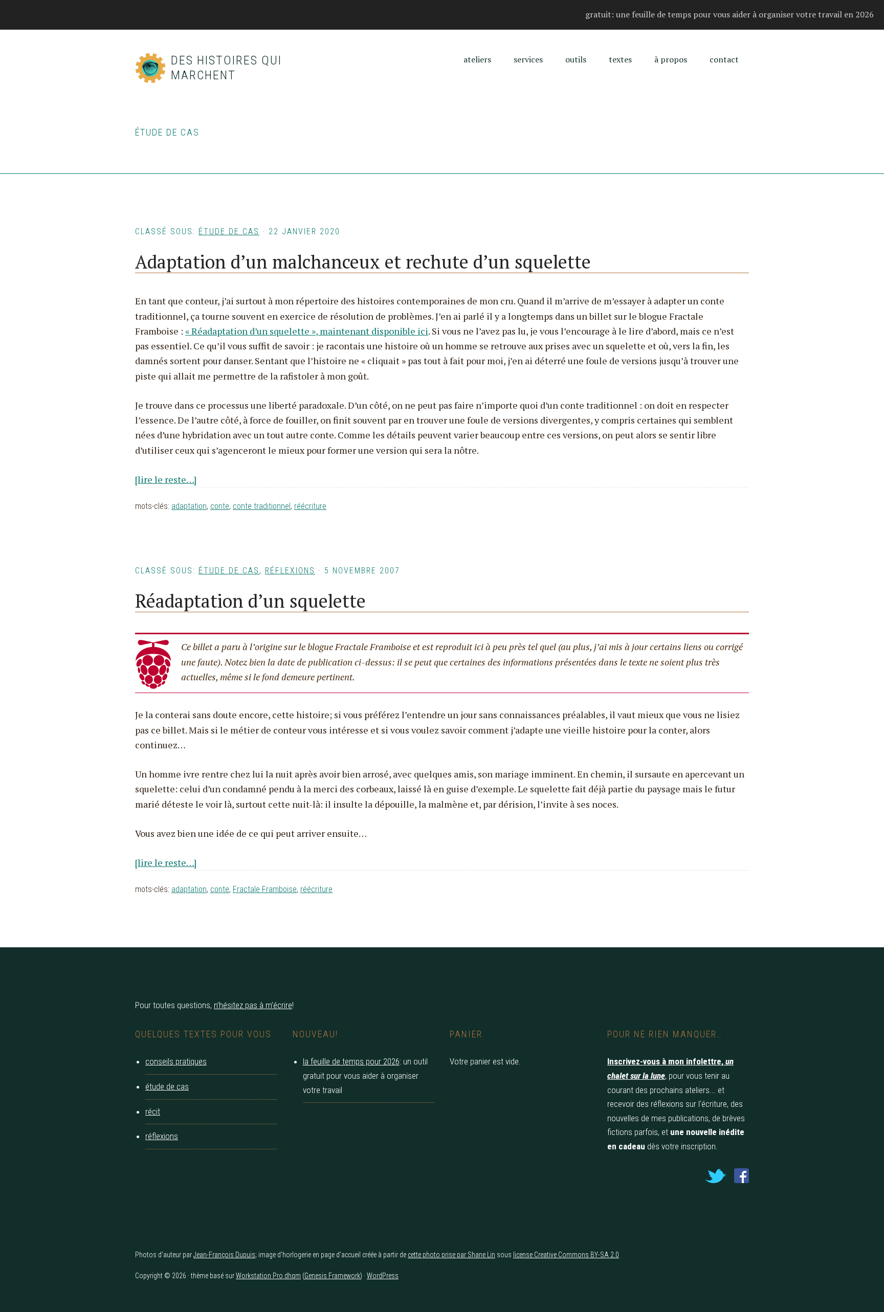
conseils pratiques (176, 1061)
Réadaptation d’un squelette (250, 601)
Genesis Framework (332, 1276)
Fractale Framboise (265, 889)
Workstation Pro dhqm (268, 1276)
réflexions (290, 570)
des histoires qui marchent (226, 67)
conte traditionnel (262, 506)
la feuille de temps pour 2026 (351, 1061)
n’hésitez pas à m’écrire (253, 1005)
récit (152, 1111)
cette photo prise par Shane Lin (451, 1255)
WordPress (383, 1276)
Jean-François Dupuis (224, 1255)
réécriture (310, 506)
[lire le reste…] (165, 479)
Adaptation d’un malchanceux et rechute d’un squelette (363, 262)
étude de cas (228, 231)
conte (219, 506)
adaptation (189, 506)
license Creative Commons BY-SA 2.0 (566, 1255)
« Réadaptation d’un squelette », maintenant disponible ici (306, 331)
